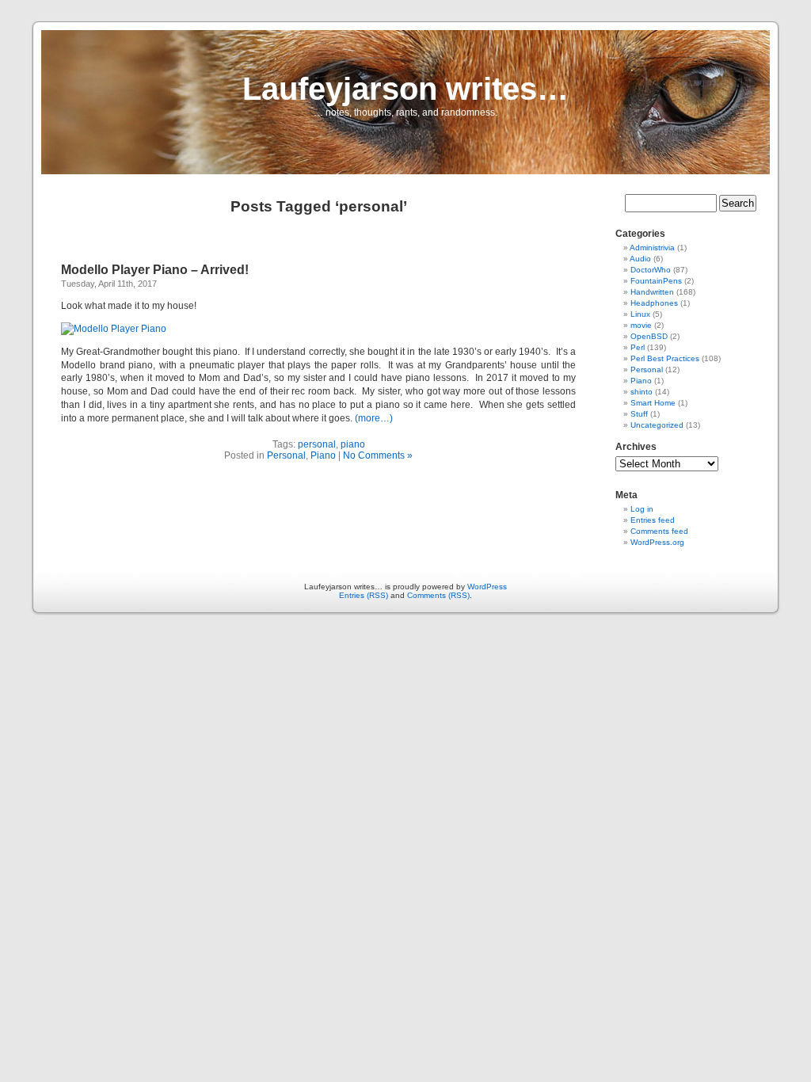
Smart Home (653, 402)
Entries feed (652, 520)
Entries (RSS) (363, 595)
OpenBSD (649, 336)
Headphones (654, 303)
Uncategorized (656, 425)
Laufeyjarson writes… (405, 88)
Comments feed (659, 531)
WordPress (487, 586)
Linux (640, 314)
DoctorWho (650, 269)
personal (317, 444)
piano (353, 444)
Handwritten (652, 292)
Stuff (639, 414)
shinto (641, 391)
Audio (640, 258)
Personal (286, 455)
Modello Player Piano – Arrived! (155, 269)
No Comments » (378, 455)
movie (641, 325)
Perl (637, 347)
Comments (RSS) (438, 595)
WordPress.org (657, 542)
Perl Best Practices (664, 358)
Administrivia (652, 247)
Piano (323, 455)
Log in (641, 509)
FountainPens (656, 280)
